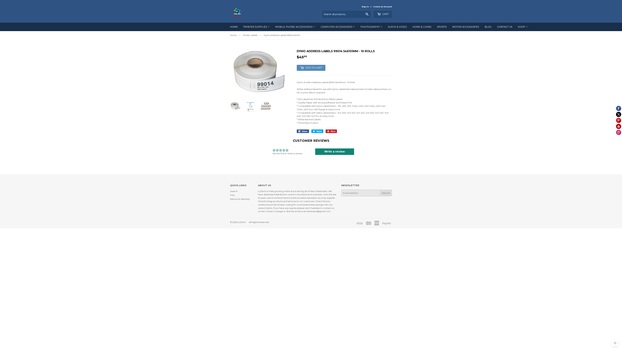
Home (234, 26)
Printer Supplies (255, 26)
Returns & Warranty (240, 199)
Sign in (365, 7)
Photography (370, 26)
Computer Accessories (337, 26)
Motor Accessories (465, 26)
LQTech (242, 222)
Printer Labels (250, 35)
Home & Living (422, 26)
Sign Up (386, 193)
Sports (442, 26)
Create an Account (382, 7)
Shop (522, 26)
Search (234, 191)
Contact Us (504, 26)
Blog (488, 26)
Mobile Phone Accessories (294, 26)
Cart (385, 14)
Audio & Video (397, 26)
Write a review (334, 151)
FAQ (232, 195)
